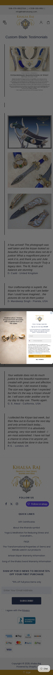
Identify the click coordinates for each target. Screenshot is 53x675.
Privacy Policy (36, 353)
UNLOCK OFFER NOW (40, 356)
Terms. (40, 353)
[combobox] (30, 340)
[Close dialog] (51, 313)
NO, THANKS (39, 359)
